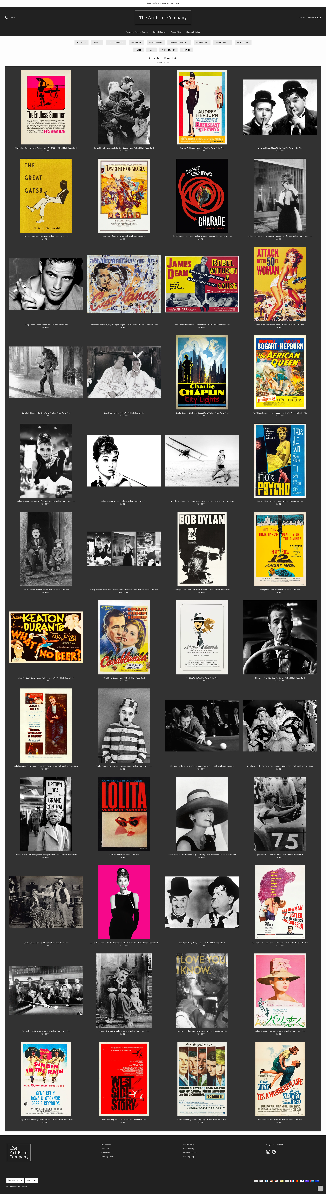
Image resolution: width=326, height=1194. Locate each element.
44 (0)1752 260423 (274, 1144)
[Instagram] (268, 1152)
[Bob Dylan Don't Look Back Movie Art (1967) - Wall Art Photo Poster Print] (202, 549)
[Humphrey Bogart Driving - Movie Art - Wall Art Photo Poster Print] (280, 637)
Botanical (136, 42)
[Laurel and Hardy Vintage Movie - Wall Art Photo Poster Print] (202, 902)
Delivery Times (107, 1156)
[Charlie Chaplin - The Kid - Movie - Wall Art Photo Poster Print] (46, 549)
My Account (106, 1144)
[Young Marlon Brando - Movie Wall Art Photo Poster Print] (46, 284)
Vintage (186, 50)
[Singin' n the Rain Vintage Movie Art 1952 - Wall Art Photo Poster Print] (46, 1079)
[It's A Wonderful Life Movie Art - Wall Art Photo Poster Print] (280, 1079)
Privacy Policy (188, 1148)
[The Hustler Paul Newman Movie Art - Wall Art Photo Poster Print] (46, 990)
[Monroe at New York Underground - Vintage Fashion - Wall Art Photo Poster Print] (46, 814)
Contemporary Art (179, 42)
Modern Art (243, 42)
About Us (105, 1148)
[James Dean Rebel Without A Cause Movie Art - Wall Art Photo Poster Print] (202, 284)
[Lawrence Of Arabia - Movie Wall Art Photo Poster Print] (124, 196)
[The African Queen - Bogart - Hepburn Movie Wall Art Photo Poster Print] (280, 372)
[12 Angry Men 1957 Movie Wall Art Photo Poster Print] (280, 549)
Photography (168, 50)
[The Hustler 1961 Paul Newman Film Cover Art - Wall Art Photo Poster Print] (280, 902)
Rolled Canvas (159, 32)
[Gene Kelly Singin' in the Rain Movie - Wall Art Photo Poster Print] (46, 372)
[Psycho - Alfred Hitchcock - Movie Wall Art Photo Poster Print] (280, 461)
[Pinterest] (274, 1152)
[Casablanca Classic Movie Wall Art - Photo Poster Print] (124, 637)
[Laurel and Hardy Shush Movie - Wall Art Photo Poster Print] (280, 107)
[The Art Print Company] (163, 17)
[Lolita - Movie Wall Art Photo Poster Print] (124, 814)
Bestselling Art (116, 42)
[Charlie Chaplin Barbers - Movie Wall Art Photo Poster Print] (46, 902)
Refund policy (188, 1156)
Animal (97, 42)
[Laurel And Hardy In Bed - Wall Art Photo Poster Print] (124, 372)
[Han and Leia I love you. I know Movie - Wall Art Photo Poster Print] (202, 990)
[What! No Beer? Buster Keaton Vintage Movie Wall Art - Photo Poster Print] (46, 637)
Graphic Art (202, 42)
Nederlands (13, 1180)
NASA (151, 50)
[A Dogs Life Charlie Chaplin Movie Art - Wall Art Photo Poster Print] (124, 990)
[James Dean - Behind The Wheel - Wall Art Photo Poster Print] (280, 814)
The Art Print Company (19, 1186)
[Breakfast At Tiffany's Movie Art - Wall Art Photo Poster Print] (202, 107)
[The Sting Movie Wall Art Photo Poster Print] (202, 637)
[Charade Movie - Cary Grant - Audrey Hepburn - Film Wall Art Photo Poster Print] (202, 196)
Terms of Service (189, 1152)
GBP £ (29, 1180)
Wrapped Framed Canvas (137, 32)
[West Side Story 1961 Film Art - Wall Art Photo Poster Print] (124, 1079)
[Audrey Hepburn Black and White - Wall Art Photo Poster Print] (124, 461)
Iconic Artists (222, 42)
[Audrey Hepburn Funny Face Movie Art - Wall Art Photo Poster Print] (280, 990)
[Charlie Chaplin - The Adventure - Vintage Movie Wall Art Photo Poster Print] (124, 725)
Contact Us (105, 1152)
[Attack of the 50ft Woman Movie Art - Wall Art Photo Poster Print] (280, 284)
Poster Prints (176, 32)
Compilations (155, 42)
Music (138, 50)
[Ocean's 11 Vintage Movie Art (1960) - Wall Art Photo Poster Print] (202, 1079)
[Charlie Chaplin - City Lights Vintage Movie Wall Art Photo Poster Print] (202, 372)
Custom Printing (193, 32)
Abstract (81, 42)
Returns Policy (188, 1144)
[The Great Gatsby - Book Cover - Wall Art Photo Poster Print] (46, 196)
